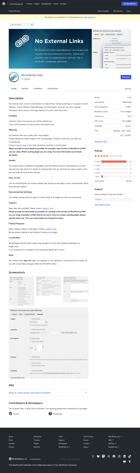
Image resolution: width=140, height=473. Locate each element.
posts (128, 131)
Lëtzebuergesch (35, 459)
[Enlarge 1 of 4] (31, 279)
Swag (86, 447)
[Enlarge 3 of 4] (85, 279)
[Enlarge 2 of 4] (58, 279)
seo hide (127, 135)
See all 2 (128, 126)
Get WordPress (130, 4)
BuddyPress (113, 447)
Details (14, 88)
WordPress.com (115, 436)
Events (86, 440)
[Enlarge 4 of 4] (85, 310)
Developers (63, 443)
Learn (61, 436)
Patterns (37, 447)
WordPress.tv (64, 447)
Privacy (11, 447)
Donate (87, 443)
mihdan (27, 79)
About (11, 436)
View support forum (102, 205)
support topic (21, 145)
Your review (99, 181)
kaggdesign (57, 414)
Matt (111, 440)
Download (126, 77)
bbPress (112, 443)
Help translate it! (90, 17)
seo (121, 135)
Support (128, 88)
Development (52, 88)
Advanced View (100, 141)
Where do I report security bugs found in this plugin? (30, 393)
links (123, 131)
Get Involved (88, 436)
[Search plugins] (32, 24)
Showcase (37, 436)
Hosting (11, 443)
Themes (37, 440)
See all (128, 181)
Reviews (25, 88)
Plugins (36, 443)
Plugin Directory (14, 11)
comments (116, 131)
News (11, 440)
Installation (38, 88)
